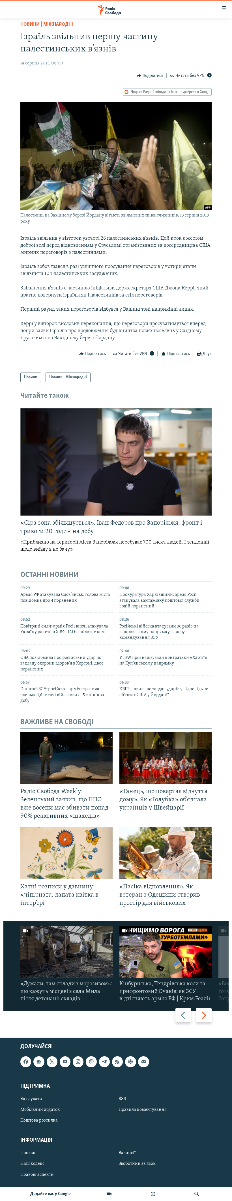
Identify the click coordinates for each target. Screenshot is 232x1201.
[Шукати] (196, 1194)
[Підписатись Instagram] (78, 1061)
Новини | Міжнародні (46, 24)
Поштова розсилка (39, 1120)
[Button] (150, 75)
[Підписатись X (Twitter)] (52, 1061)
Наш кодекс (32, 1163)
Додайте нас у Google (50, 1194)
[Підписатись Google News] (38, 1061)
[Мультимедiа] (109, 1194)
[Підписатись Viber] (91, 1061)
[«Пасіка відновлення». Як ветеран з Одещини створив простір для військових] (165, 853)
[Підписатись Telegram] (104, 1061)
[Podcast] (130, 1061)
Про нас (28, 1153)
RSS (122, 1099)
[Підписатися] (143, 1061)
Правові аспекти (37, 1174)
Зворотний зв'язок (137, 1163)
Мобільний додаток (40, 1109)
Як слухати (31, 1099)
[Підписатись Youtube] (65, 1061)
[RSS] (117, 1061)
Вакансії (127, 1153)
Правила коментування (143, 1109)
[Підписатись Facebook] (25, 1061)
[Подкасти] (153, 1194)
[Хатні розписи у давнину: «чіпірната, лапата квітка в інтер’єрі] (66, 853)
